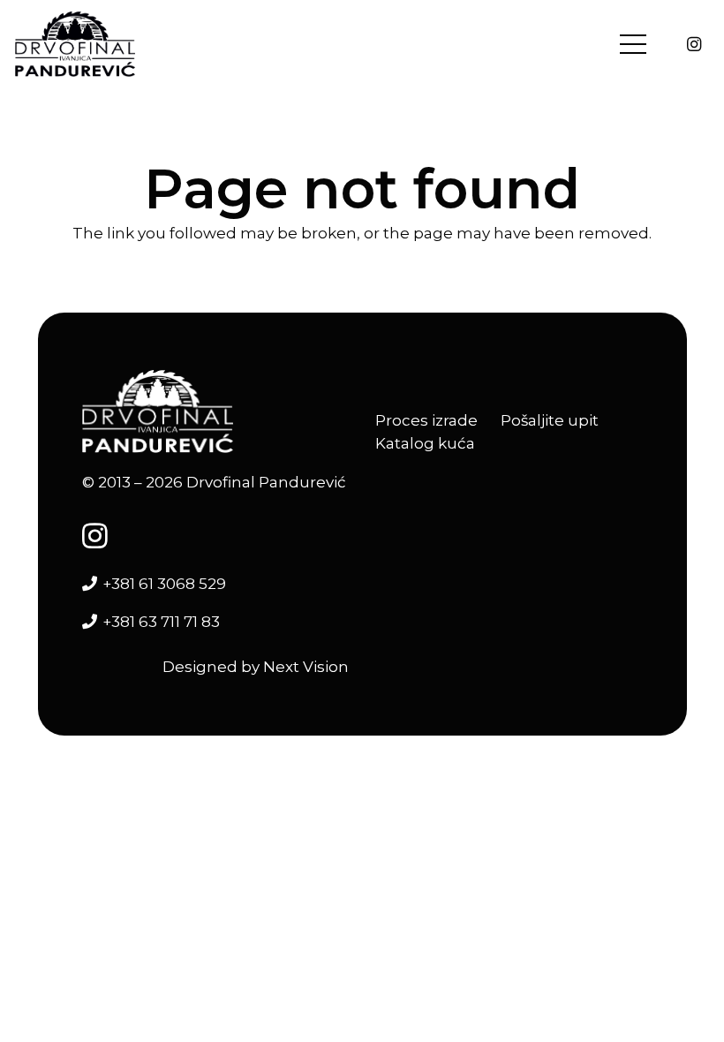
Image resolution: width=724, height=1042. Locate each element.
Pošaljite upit (550, 420)
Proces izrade (426, 420)
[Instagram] (694, 44)
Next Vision (306, 667)
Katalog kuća (425, 443)
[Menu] (632, 44)
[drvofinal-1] (75, 44)
